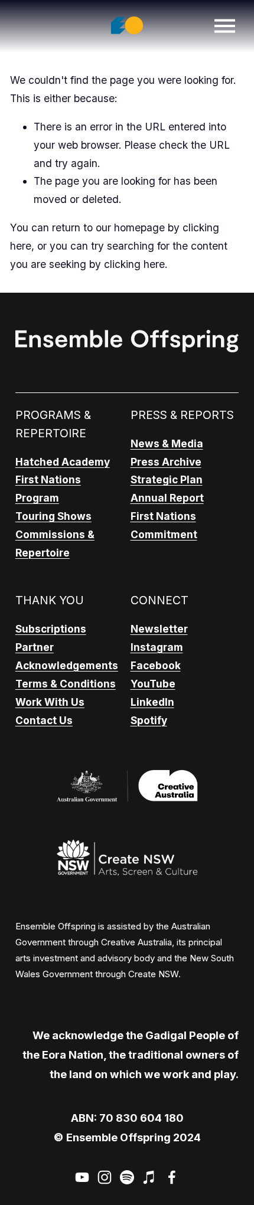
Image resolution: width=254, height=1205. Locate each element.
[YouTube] (82, 1177)
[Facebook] (172, 1177)
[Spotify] (127, 1177)
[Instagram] (104, 1177)
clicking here (134, 264)
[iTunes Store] (149, 1177)
